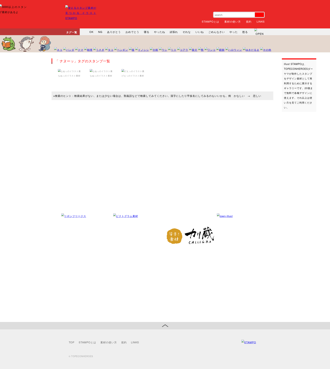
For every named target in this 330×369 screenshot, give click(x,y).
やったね (159, 32)
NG (100, 32)
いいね (199, 32)
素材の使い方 (232, 21)
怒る (245, 32)
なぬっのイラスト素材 (69, 75)
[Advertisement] (295, 168)
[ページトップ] (165, 325)
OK (91, 32)
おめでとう (132, 32)
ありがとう (114, 32)
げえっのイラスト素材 (133, 75)
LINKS (261, 21)
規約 (248, 21)
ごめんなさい (216, 32)
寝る (146, 32)
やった (233, 32)
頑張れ (174, 32)
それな (187, 32)
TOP (71, 342)
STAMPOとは (210, 21)
